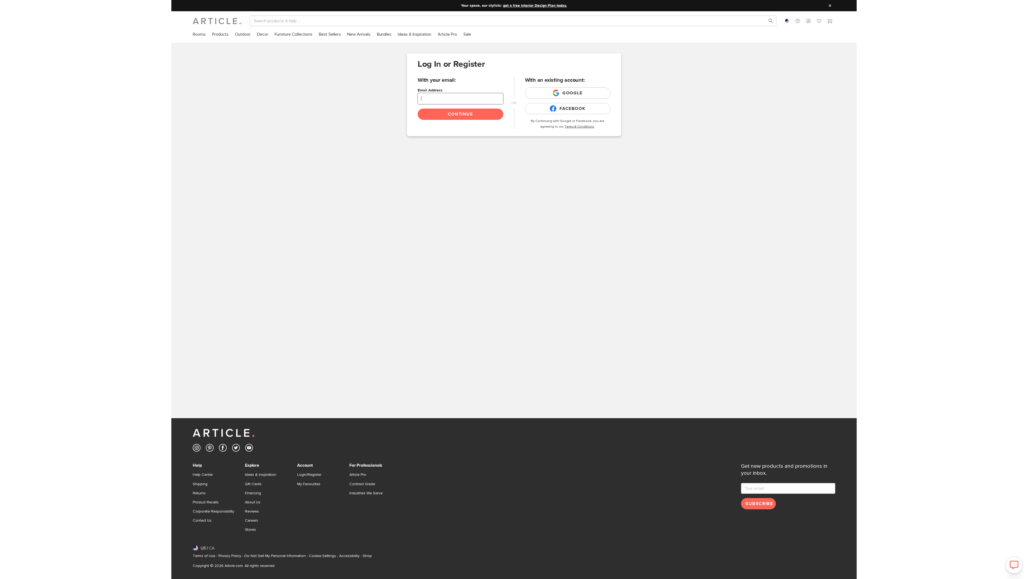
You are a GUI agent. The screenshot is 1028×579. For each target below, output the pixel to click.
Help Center (203, 475)
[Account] (808, 21)
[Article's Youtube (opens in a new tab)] (249, 448)
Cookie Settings (322, 556)
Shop (367, 556)
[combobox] (787, 21)
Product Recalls (206, 502)
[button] (798, 21)
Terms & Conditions (579, 126)
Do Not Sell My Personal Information (275, 556)
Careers (251, 520)
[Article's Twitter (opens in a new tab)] (236, 448)
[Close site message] (830, 5)
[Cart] (830, 22)
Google (572, 93)
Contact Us (202, 520)
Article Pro (357, 475)
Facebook (572, 108)
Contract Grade (362, 484)
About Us (252, 502)
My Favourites (308, 484)
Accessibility (349, 556)
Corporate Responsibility (213, 511)
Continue (460, 114)
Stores (250, 530)
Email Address (430, 90)
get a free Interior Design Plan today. (535, 6)
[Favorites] (819, 22)
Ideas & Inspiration (260, 475)
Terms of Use (204, 556)
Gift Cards (253, 484)
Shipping (200, 484)
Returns (199, 493)
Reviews (252, 511)
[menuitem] (199, 34)
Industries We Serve (366, 493)
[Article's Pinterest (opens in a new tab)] (210, 448)
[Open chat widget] (1014, 565)
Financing (253, 493)
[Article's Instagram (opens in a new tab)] (197, 448)
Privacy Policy (229, 556)
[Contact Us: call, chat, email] (798, 21)
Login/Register (309, 475)
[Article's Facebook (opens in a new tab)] (223, 448)
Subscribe (759, 504)
